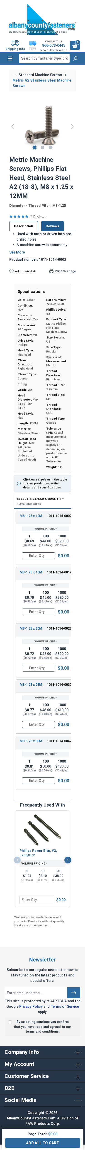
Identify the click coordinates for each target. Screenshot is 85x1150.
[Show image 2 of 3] (42, 147)
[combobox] (44, 58)
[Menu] (10, 58)
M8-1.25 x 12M (31, 516)
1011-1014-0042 (59, 741)
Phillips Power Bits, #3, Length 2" (38, 853)
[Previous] (12, 126)
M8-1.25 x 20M (31, 629)
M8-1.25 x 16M (31, 572)
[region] (42, 126)
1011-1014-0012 (59, 572)
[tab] (23, 226)
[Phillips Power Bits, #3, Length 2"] (42, 830)
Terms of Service (65, 1006)
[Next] (72, 126)
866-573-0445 (53, 45)
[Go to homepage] (42, 19)
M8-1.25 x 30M (31, 741)
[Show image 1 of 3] (34, 147)
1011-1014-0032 (59, 685)
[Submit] (73, 992)
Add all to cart (42, 1143)
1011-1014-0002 (59, 516)
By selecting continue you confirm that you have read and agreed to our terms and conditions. (42, 1027)
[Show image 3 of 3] (50, 147)
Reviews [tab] (52, 226)
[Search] (75, 58)
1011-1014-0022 (59, 629)
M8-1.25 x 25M (31, 685)
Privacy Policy (31, 1006)
